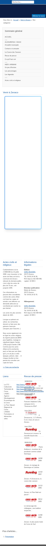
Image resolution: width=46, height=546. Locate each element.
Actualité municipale (12, 45)
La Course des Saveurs (13, 52)
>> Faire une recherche (11, 367)
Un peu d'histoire (10, 67)
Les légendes (9, 74)
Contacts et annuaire (12, 48)
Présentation (9, 536)
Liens (5, 376)
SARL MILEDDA (29, 272)
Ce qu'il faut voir (10, 59)
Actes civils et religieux (13, 80)
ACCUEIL (8, 37)
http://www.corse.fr (23, 384)
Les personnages (11, 71)
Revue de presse (10, 56)
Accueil (15, 20)
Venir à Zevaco (25, 20)
